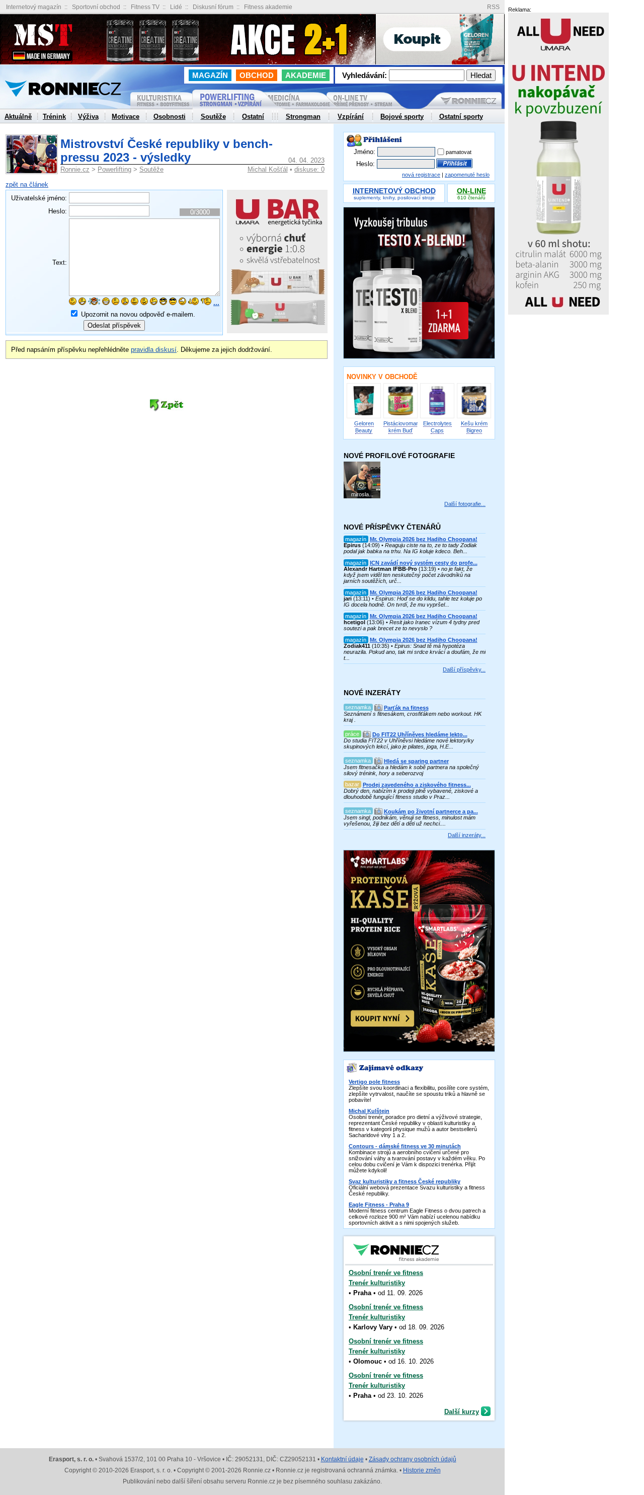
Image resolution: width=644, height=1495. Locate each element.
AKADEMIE (305, 75)
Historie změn (422, 1470)
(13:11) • (413, 598)
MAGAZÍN (210, 75)
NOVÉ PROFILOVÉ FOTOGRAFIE (399, 456)
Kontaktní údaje (342, 1459)
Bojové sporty (402, 116)
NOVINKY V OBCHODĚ (382, 377)
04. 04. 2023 (306, 160)
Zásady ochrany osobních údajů (412, 1459)
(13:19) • (410, 572)
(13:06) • (411, 622)
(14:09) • (410, 545)
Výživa (88, 116)
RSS (493, 7)
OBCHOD (256, 75)
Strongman (303, 116)
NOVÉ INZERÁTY (372, 693)
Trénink (54, 116)
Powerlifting (114, 169)
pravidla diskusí (154, 349)
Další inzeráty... (467, 835)
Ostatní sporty (461, 116)
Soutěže (151, 169)
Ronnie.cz (75, 169)
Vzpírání (351, 116)
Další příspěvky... (464, 669)
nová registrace (421, 175)
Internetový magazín (33, 7)
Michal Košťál (268, 169)
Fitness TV (145, 7)
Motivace (125, 116)
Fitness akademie (268, 7)
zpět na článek (27, 184)
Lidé (176, 7)
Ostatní (253, 116)
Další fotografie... (465, 504)
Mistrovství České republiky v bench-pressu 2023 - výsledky (166, 150)
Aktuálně (18, 116)
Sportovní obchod (96, 7)
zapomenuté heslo (467, 175)
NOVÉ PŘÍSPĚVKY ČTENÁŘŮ (392, 527)
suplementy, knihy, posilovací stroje (394, 194)
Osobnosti (169, 116)
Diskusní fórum (213, 7)
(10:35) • (415, 649)
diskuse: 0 (309, 169)
